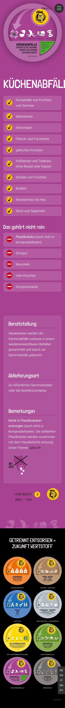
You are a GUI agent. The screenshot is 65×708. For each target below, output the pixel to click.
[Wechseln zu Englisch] (61, 685)
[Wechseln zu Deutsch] (61, 670)
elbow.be (58, 700)
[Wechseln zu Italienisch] (61, 680)
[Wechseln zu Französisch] (61, 675)
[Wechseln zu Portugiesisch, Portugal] (61, 690)
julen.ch (35, 447)
